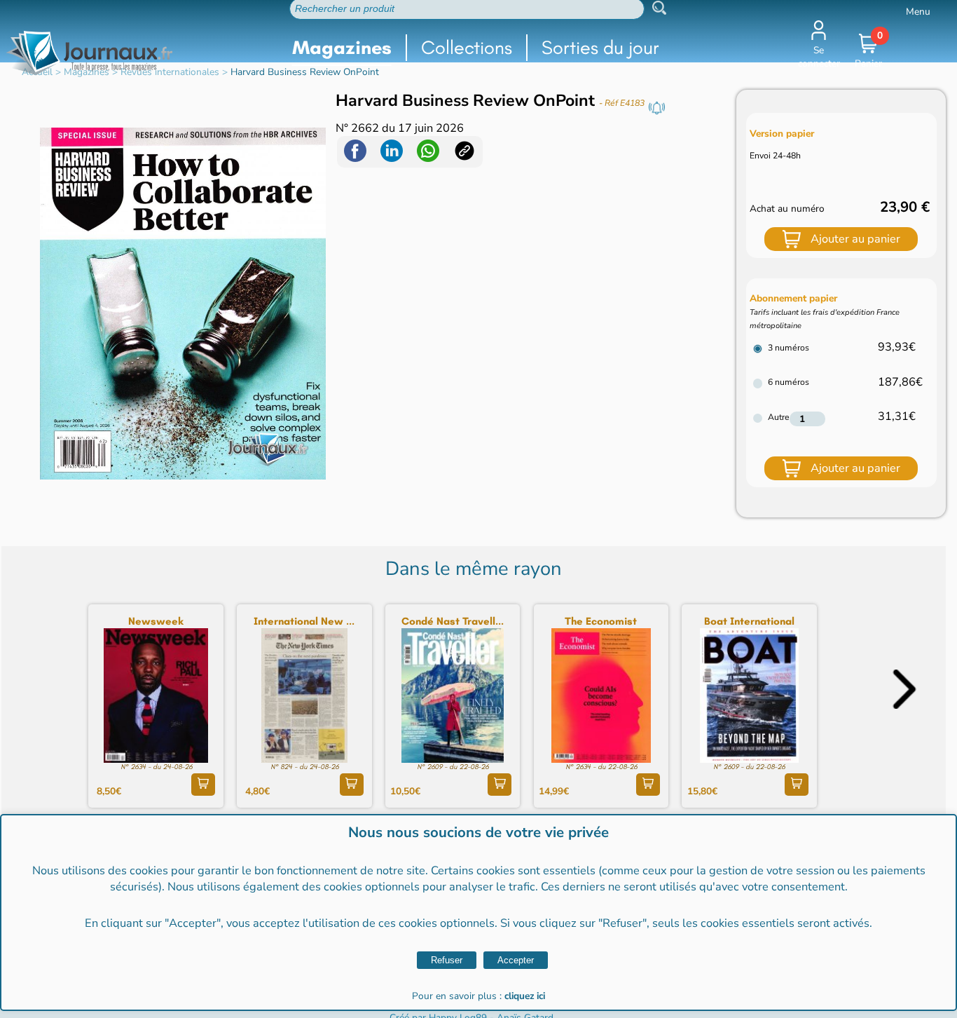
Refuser (446, 960)
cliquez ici (524, 996)
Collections (466, 47)
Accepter (515, 960)
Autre (779, 417)
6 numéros (788, 382)
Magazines (342, 47)
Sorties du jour (600, 47)
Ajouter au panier (855, 239)
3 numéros (788, 347)
